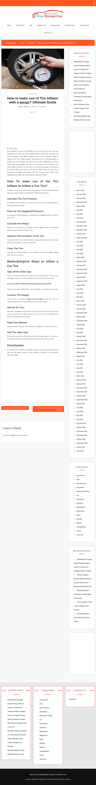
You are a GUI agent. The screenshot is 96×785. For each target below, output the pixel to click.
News (78, 515)
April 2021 (79, 372)
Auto (78, 479)
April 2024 (79, 253)
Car (30, 25)
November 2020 (81, 392)
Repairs (79, 523)
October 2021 (80, 348)
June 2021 (79, 364)
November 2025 (81, 202)
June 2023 (79, 293)
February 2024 (81, 261)
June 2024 (79, 245)
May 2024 (79, 249)
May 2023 (79, 297)
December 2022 (81, 313)
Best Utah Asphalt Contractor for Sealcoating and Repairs (82, 96)
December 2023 (81, 269)
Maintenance (55, 25)
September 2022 (81, 321)
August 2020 (80, 403)
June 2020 (79, 411)
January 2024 (81, 265)
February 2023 (81, 305)
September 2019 (81, 443)
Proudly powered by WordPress (36, 779)
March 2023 (80, 301)
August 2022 (80, 324)
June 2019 (79, 451)
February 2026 (81, 194)
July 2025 (79, 210)
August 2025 (80, 206)
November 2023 (81, 273)
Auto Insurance (81, 483)
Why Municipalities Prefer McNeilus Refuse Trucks (82, 617)
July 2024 (79, 242)
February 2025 (81, 222)
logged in (13, 435)
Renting (79, 519)
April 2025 (79, 218)
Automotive (20, 25)
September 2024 (81, 238)
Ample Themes (65, 779)
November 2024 (81, 230)
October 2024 (80, 234)
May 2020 (79, 415)
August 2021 (80, 356)
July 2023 (79, 289)
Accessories (84, 25)
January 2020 (81, 427)
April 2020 (79, 419)
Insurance (79, 503)
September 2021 (81, 352)
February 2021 (81, 380)
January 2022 (81, 336)
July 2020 (79, 407)
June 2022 (79, 328)
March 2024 (80, 257)
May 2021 (79, 368)
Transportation (81, 527)
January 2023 (81, 309)
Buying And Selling (82, 491)
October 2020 (80, 396)
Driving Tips (41, 25)
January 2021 (81, 384)
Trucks (78, 531)
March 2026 (80, 190)
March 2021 (80, 376)
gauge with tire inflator (35, 299)
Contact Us (48, 32)
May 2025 (79, 214)
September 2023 (81, 281)
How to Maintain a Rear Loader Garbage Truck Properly (81, 108)
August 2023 (80, 285)
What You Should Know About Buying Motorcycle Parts (33, 284)
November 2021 (81, 344)
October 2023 (80, 277)
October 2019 (80, 439)
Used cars (79, 535)
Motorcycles (70, 25)
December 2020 (81, 388)
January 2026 (81, 198)
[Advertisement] (40, 129)
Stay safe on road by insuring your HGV (15, 408)
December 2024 (81, 226)
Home (9, 25)
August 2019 (80, 447)
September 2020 (81, 399)
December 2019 (81, 431)
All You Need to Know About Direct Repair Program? (50, 409)
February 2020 (81, 423)
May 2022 (79, 332)
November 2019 (81, 435)
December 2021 (81, 340)
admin (22, 106)
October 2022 (80, 317)
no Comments (41, 106)
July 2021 (79, 360)
